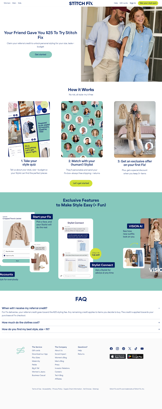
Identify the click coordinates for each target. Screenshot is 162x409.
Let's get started (81, 183)
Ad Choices (87, 389)
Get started (40, 54)
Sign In (133, 3)
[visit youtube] (142, 348)
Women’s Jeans (38, 372)
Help (116, 3)
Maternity (36, 361)
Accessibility (46, 389)
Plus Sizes (36, 358)
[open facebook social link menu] (111, 348)
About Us (58, 351)
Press (57, 365)
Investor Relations (62, 368)
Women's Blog (61, 358)
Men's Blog (59, 361)
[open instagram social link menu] (117, 348)
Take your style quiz (148, 3)
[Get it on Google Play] (135, 356)
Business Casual (38, 375)
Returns (81, 354)
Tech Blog (59, 375)
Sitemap (96, 389)
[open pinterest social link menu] (123, 348)
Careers (58, 372)
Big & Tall (35, 368)
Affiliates (58, 379)
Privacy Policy (57, 389)
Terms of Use (36, 389)
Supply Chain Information (73, 389)
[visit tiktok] (136, 348)
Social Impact (60, 354)
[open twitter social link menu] (129, 348)
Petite (34, 365)
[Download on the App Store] (118, 356)
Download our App (40, 354)
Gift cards (124, 3)
